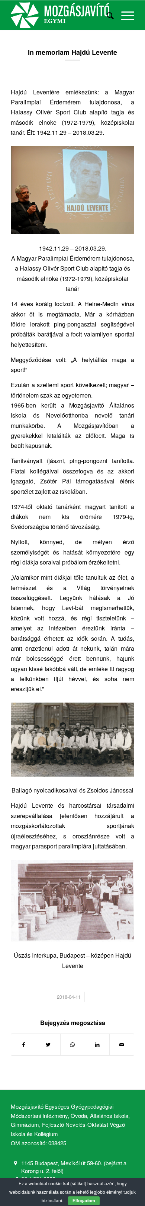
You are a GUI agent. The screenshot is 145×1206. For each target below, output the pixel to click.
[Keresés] (106, 15)
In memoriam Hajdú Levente (72, 52)
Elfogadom (83, 1200)
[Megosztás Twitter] (48, 1044)
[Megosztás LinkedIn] (97, 1044)
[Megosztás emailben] (122, 1044)
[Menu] (124, 15)
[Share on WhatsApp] (73, 1044)
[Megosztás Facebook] (23, 1044)
